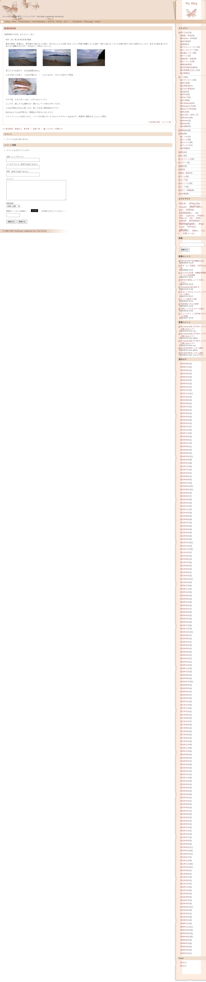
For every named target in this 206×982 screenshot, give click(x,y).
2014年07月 (185, 811)
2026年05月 (185, 374)
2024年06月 (185, 446)
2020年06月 (185, 605)
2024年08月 (185, 440)
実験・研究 (186, 35)
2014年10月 (185, 801)
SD (191, 218)
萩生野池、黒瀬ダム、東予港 (17, 129)
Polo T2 (185, 97)
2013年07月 (185, 837)
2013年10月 (185, 834)
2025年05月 (185, 413)
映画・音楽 (184, 173)
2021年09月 (185, 556)
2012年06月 (185, 880)
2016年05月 (185, 761)
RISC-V (182, 218)
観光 (182, 152)
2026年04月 (185, 377)
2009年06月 (185, 940)
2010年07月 (185, 900)
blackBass (194, 220)
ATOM (184, 100)
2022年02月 (185, 539)
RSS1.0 (183, 963)
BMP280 (195, 206)
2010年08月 (185, 897)
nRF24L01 (191, 227)
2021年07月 (185, 562)
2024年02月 (185, 460)
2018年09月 (185, 675)
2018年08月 (185, 678)
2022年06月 (185, 526)
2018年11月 (185, 668)
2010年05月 (185, 907)
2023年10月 (185, 473)
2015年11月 (185, 778)
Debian (185, 123)
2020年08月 (185, 599)
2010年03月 (185, 913)
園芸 (182, 166)
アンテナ (185, 145)
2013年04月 (185, 847)
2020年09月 (185, 595)
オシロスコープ (188, 50)
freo (34, 231)
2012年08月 (185, 874)
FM (196, 213)
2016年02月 (185, 768)
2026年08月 (185, 364)
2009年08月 (185, 937)
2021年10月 (185, 552)
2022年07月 (185, 523)
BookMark (77, 21)
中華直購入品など (189, 70)
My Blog (191, 3)
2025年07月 (185, 407)
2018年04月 (185, 692)
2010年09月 (185, 894)
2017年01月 (185, 741)
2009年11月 (185, 927)
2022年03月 (185, 536)
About (97, 21)
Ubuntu (185, 120)
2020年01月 (185, 622)
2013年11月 (185, 831)
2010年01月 (185, 920)
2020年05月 (185, 609)
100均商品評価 (188, 67)
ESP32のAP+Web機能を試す (192, 261)
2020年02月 (185, 619)
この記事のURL (154, 122)
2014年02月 (185, 824)
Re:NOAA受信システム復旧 (191, 348)
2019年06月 (185, 645)
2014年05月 (185, 817)
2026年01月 (185, 387)
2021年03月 (185, 576)
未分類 (183, 194)
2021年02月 (185, 579)
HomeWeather (39, 21)
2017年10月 (185, 711)
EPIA (184, 94)
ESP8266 (185, 212)
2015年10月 (185, 781)
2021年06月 (185, 566)
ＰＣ (182, 77)
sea (194, 230)
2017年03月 (185, 735)
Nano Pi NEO (187, 109)
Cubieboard (186, 103)
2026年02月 (185, 383)
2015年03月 (185, 798)
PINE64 (200, 216)
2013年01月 (185, 857)
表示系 (185, 83)
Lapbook (190, 216)
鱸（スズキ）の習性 (52, 129)
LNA (180, 216)
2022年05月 (185, 529)
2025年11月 (185, 393)
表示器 (185, 41)
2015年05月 (185, 791)
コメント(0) (166, 122)
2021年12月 (185, 546)
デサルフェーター (189, 47)
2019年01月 (185, 662)
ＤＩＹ (183, 187)
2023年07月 (185, 483)
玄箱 (184, 92)
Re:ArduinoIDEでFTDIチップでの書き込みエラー (193, 328)
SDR (198, 218)
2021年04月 (185, 572)
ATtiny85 (182, 207)
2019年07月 (185, 642)
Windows (185, 118)
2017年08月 (185, 718)
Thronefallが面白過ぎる (189, 287)
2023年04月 (185, 493)
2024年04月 (185, 453)
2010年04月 (185, 910)
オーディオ (186, 61)
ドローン (183, 163)
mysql (181, 227)
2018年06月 (185, 685)
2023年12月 (185, 466)
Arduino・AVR (188, 38)
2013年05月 (185, 844)
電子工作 (183, 33)
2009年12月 (185, 923)
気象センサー (187, 53)
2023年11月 (185, 470)
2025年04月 (185, 417)
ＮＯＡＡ (185, 142)
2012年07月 (185, 877)
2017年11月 (185, 708)
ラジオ (185, 140)
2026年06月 (185, 370)
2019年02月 (185, 658)
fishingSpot (186, 223)
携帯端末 (183, 130)
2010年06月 (185, 904)
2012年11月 (185, 864)
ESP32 (189, 209)
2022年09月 (185, 516)
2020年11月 (185, 589)
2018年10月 (185, 672)
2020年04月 (185, 612)
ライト (185, 56)
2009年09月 (185, 933)
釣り (32, 34)
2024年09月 (185, 436)
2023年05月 (185, 489)
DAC (181, 210)
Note (14, 21)
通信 (182, 134)
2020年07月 (185, 602)
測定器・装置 (187, 59)
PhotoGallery (24, 21)
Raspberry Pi (187, 106)
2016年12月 (185, 745)
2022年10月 (185, 513)
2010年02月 (185, 917)
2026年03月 (185, 380)
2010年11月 (185, 887)
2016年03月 (185, 764)
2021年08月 (185, 559)
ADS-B (51, 21)
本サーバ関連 (185, 190)
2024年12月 (185, 430)
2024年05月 (185, 450)
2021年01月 (185, 582)
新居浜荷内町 (10, 28)
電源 (184, 44)
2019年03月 (185, 655)
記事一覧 (36, 129)
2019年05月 (185, 648)
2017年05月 (185, 728)
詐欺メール (188, 233)
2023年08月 (185, 480)
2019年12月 (185, 625)
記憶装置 (185, 86)
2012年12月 (185, 860)
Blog (8, 21)
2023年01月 (185, 503)
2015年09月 (185, 784)
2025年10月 (185, 397)
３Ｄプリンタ (185, 159)
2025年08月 (185, 403)
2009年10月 (185, 930)
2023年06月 (185, 486)
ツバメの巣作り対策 (188, 299)
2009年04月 (185, 947)
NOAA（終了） (63, 21)
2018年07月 (185, 682)
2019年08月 (185, 639)
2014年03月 (185, 821)
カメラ (183, 180)
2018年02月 (185, 698)
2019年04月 (185, 652)
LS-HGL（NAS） (189, 115)
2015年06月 (185, 788)
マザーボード (187, 80)
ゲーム (183, 176)
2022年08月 (185, 519)
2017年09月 (185, 715)
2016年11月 (185, 748)
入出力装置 (186, 89)
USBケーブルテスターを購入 (192, 309)
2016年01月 (185, 771)
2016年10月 (185, 751)
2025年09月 (185, 400)
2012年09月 (185, 870)
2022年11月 (185, 509)
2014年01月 (185, 827)
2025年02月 (185, 423)
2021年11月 (185, 549)
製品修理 (185, 64)
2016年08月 (185, 758)
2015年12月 (185, 774)
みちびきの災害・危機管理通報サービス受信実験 (193, 274)
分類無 (185, 73)
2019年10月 (185, 632)
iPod (201, 224)
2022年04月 (185, 533)
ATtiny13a (194, 203)
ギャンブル (184, 183)
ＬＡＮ (185, 137)
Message (88, 21)
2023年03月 (185, 496)
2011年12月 (185, 884)
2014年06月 (185, 814)
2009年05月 (185, 943)
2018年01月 (185, 701)
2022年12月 (185, 506)
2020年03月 (185, 615)
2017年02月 (185, 738)
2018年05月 (185, 688)
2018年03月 (185, 695)
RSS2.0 (183, 966)
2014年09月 (185, 804)
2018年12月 (185, 665)
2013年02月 (185, 854)
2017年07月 (185, 721)
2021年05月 (185, 569)
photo (183, 230)
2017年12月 (185, 705)
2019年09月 (185, 635)
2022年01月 (185, 542)
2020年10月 (185, 592)
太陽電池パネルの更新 (189, 304)
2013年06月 (185, 841)
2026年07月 (185, 367)
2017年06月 (185, 725)
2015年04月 (185, 794)
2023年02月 (185, 499)
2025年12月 (185, 390)
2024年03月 (185, 456)
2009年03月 (185, 950)
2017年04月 (185, 731)
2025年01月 (185, 427)
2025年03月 (185, 420)
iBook (184, 112)
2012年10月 (185, 867)
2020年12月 (185, 586)
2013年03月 (185, 851)
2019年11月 (185, 629)
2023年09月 (185, 476)
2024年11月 (185, 433)
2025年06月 (185, 410)
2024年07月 (185, 443)
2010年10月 (185, 890)
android (182, 220)
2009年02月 (185, 953)
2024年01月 (185, 463)
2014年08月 (185, 807)
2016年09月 (185, 754)
